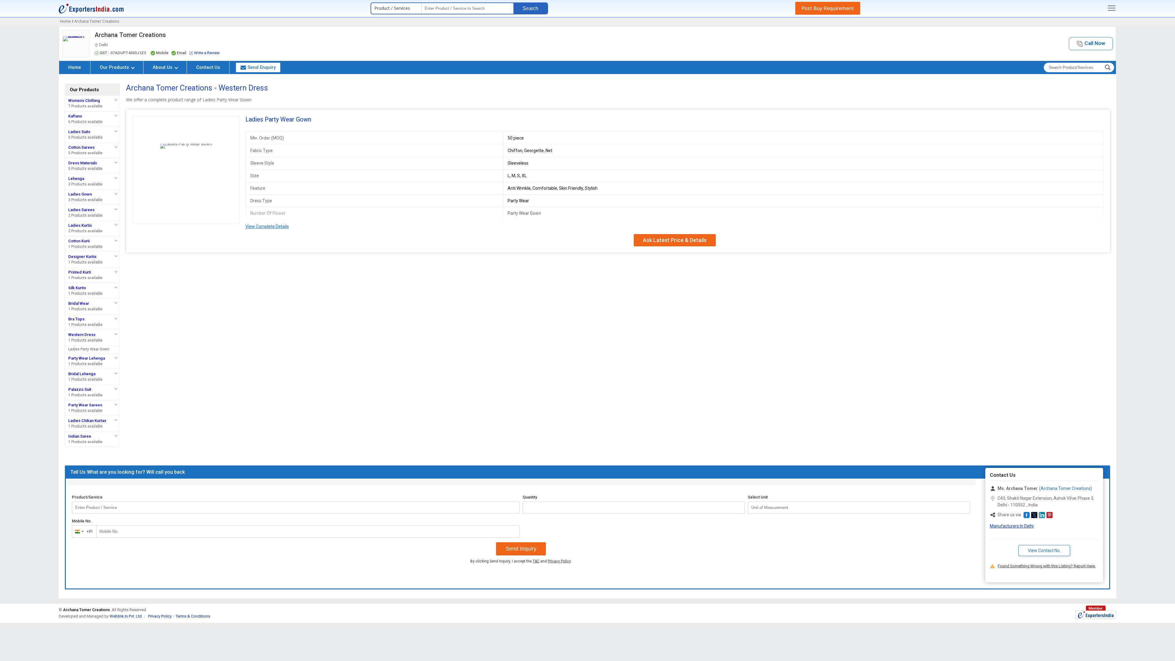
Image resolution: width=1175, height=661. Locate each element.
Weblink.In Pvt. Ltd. (126, 616)
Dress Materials (82, 163)
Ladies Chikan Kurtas (87, 420)
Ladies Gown (80, 194)
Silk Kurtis (77, 288)
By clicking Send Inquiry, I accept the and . (521, 561)
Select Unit (758, 497)
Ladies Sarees (81, 209)
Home (74, 67)
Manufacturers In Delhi (1012, 526)
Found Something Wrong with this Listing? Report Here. (1047, 566)
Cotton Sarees (81, 147)
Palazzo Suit (79, 389)
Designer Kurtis (82, 256)
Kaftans (75, 116)
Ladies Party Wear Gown (88, 349)
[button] (1091, 43)
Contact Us (208, 67)
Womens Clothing (84, 100)
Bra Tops (76, 319)
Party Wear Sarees (85, 405)
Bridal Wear (78, 303)
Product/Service (87, 497)
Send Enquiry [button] (262, 67)
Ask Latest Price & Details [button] (675, 240)
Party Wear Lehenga (86, 358)
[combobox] (83, 531)
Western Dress (81, 334)
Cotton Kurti (79, 241)
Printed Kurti (79, 272)
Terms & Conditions (193, 616)
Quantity (530, 497)
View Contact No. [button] (1044, 550)
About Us (163, 67)
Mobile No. (82, 521)
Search (530, 8)
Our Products (115, 67)
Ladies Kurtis (80, 225)
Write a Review (207, 52)
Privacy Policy (559, 561)
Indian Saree (79, 436)
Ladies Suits (79, 131)
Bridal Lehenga (81, 374)
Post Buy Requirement (827, 8)
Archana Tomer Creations (130, 35)
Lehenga (76, 178)
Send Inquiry (520, 549)
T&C (536, 561)
